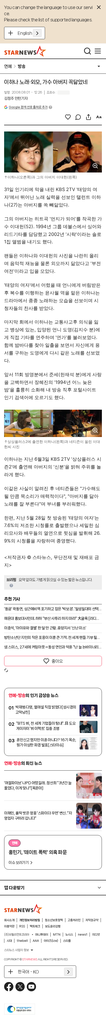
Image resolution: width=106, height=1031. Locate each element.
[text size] (99, 117)
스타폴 (67, 940)
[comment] (78, 117)
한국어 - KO (28, 971)
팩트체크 (35, 926)
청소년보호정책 (54, 920)
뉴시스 (69, 934)
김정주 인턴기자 (16, 98)
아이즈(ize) (51, 940)
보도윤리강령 (52, 926)
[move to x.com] (20, 986)
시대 (9, 940)
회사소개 (9, 920)
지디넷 (96, 934)
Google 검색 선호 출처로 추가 (28, 107)
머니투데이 (41, 934)
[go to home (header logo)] (25, 51)
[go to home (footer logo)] (23, 909)
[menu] (98, 51)
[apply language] (37, 33)
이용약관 (9, 926)
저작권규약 (91, 920)
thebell (22, 940)
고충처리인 (74, 920)
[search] (87, 51)
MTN (56, 934)
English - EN (30, 33)
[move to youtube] (31, 986)
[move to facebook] (8, 986)
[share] (88, 117)
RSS (22, 926)
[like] (68, 117)
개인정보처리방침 (29, 920)
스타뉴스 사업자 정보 (16, 950)
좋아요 (57, 661)
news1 (82, 934)
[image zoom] (95, 165)
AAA (36, 940)
